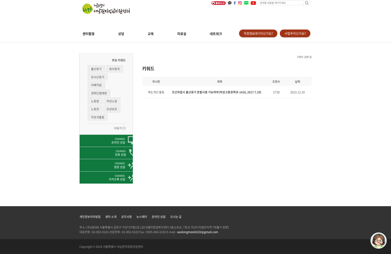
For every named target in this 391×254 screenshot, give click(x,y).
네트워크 (216, 33)
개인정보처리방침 (90, 217)
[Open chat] (378, 240)
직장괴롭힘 (97, 117)
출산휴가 (96, 69)
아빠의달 (96, 85)
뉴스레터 (141, 217)
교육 (151, 33)
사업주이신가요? (295, 33)
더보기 (118, 128)
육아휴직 (114, 69)
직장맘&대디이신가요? (258, 33)
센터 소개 (110, 217)
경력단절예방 (99, 93)
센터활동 (88, 33)
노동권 (95, 109)
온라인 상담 (159, 217)
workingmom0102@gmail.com (197, 232)
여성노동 (112, 101)
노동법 (95, 101)
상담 (121, 33)
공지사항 (126, 217)
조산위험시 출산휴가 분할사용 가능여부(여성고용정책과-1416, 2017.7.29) (216, 92)
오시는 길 (175, 217)
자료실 (181, 33)
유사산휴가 (97, 77)
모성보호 (112, 109)
